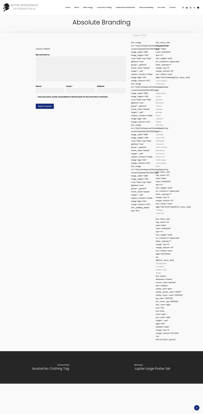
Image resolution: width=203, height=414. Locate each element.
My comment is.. (43, 55)
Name (39, 86)
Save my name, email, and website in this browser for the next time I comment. (73, 97)
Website (100, 86)
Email (69, 86)
